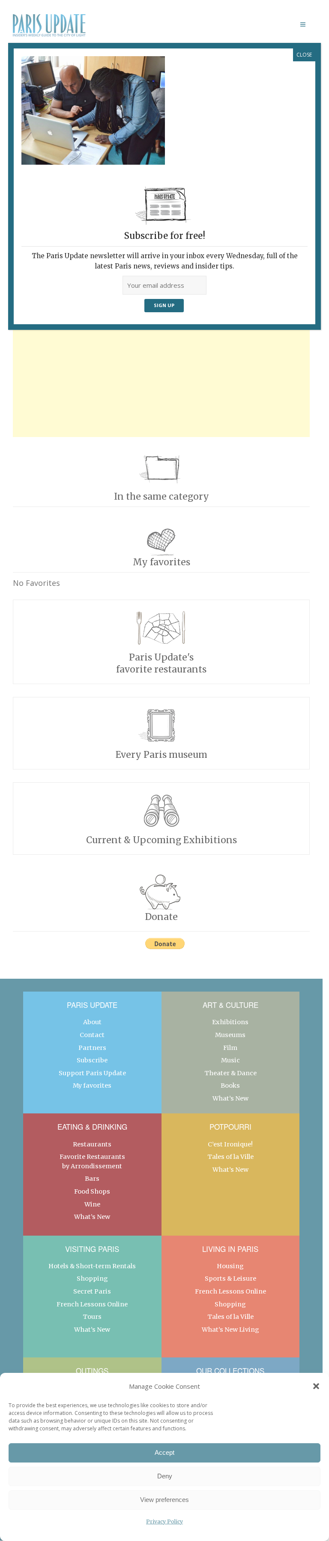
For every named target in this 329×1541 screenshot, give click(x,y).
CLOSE (304, 54)
